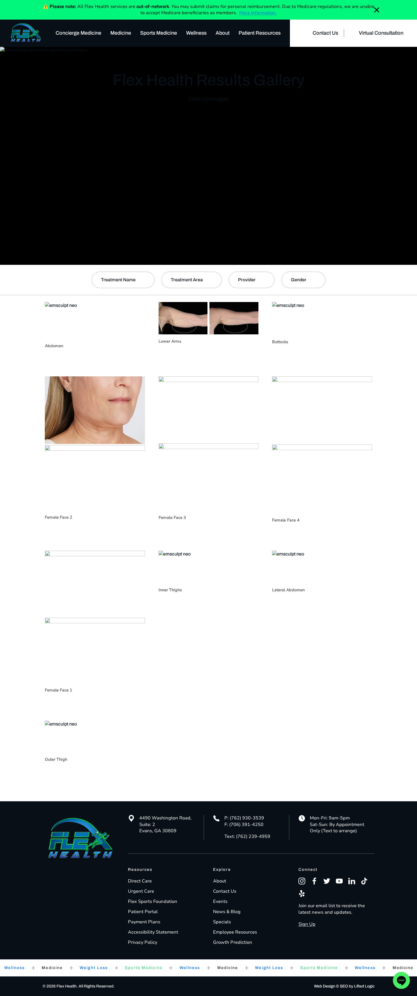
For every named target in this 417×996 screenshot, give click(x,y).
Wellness (196, 33)
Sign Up (306, 924)
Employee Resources (235, 932)
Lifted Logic (364, 986)
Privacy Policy (142, 942)
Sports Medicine (158, 33)
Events (220, 901)
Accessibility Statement (153, 932)
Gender (298, 279)
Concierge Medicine (78, 33)
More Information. (258, 13)
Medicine (120, 33)
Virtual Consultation (381, 33)
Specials (222, 922)
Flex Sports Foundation (152, 901)
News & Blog (227, 912)
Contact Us (325, 33)
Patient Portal (143, 912)
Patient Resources (260, 33)
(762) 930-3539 (247, 818)
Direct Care (140, 881)
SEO (344, 986)
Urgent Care (141, 891)
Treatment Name (118, 279)
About (222, 33)
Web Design (324, 986)
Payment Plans (144, 922)
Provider (247, 279)
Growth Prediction (232, 942)
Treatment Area (187, 279)
